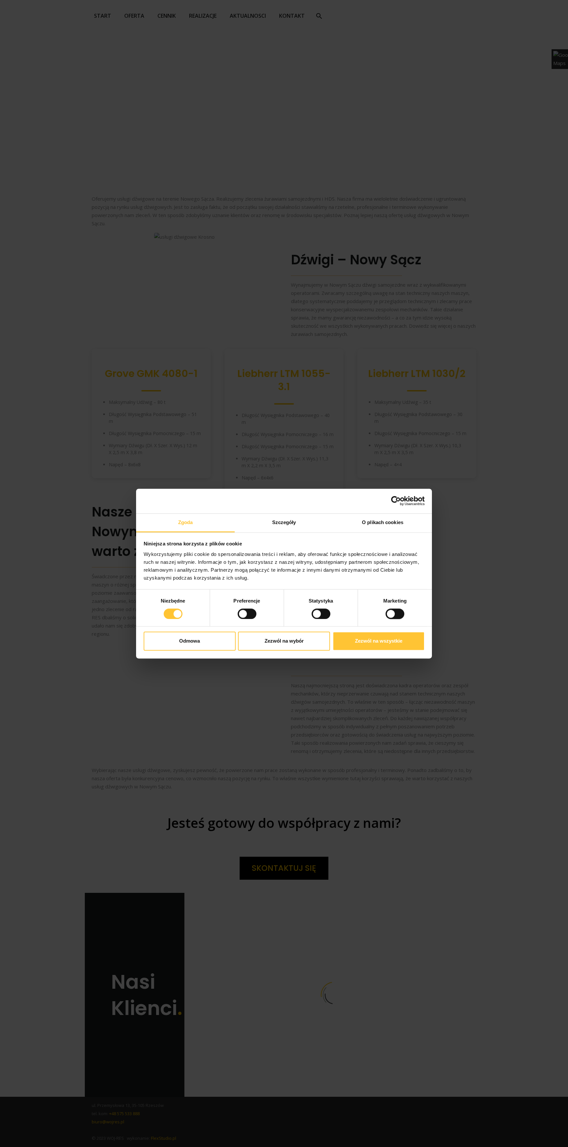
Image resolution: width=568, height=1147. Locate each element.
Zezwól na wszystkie (378, 641)
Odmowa (189, 641)
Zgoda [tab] (185, 522)
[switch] (247, 613)
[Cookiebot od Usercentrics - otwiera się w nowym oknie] (396, 501)
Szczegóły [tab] (284, 522)
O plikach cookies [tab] (382, 522)
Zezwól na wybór (284, 641)
